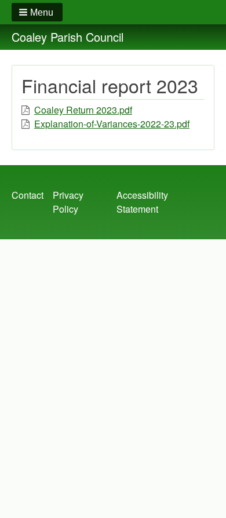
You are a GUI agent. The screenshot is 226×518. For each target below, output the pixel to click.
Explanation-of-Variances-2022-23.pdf (111, 123)
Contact (27, 195)
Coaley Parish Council (67, 36)
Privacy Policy (68, 202)
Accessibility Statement (142, 202)
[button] (37, 12)
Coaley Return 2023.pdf (83, 109)
